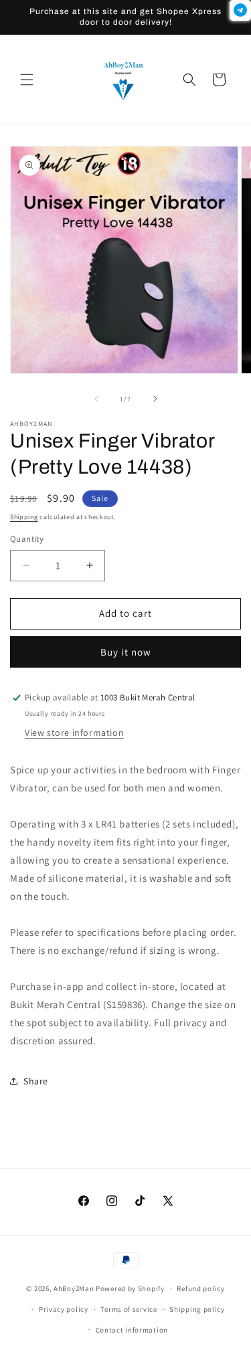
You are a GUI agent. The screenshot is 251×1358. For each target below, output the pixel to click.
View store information (74, 732)
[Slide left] (96, 398)
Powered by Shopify (130, 1288)
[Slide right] (155, 398)
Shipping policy (197, 1309)
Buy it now (125, 652)
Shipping (24, 516)
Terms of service (128, 1309)
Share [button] (35, 1081)
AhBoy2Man (74, 1288)
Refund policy (200, 1288)
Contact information (132, 1330)
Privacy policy (63, 1309)
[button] (26, 79)
